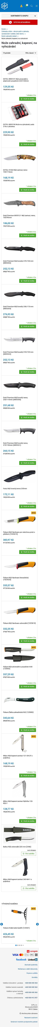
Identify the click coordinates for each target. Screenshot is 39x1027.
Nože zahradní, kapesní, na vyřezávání (15, 38)
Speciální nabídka (22, 22)
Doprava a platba (32, 973)
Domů (4, 29)
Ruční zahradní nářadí (9, 36)
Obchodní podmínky (31, 965)
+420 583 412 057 (31, 998)
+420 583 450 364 (31, 983)
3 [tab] (20, 946)
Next (37, 924)
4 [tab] (22, 946)
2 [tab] (18, 946)
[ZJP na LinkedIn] (32, 959)
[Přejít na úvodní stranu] (5, 6)
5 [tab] (23, 945)
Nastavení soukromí (31, 1018)
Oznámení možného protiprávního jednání (24, 1022)
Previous (1, 924)
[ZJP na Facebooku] (21, 959)
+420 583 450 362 (31, 992)
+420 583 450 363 (31, 987)
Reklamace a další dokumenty (28, 969)
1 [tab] (16, 946)
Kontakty (35, 977)
